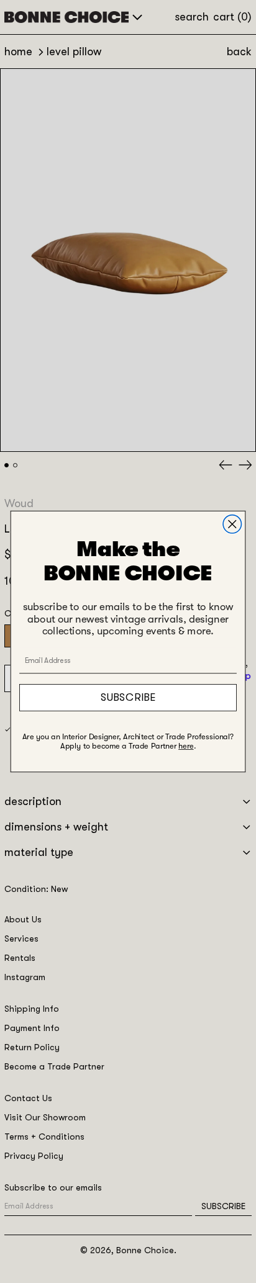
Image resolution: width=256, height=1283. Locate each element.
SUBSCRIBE (128, 697)
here (185, 746)
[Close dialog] (232, 524)
